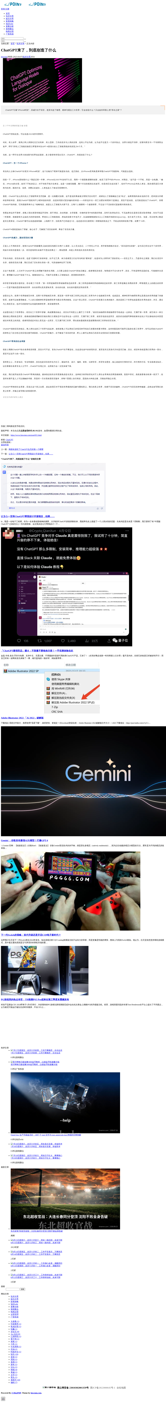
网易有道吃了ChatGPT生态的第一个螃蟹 (26, 449)
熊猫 (14, 1370)
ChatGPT (9, 440)
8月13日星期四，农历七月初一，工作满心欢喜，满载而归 (35, 1266)
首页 (8, 13)
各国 (14, 1362)
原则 (14, 1359)
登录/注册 (5, 9)
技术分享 (10, 16)
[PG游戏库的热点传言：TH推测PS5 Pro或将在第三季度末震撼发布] (44, 995)
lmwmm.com (36, 1393)
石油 (14, 1349)
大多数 (15, 1321)
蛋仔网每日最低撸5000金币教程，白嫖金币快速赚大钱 (34, 1064)
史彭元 (15, 1332)
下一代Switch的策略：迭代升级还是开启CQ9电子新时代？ (31, 935)
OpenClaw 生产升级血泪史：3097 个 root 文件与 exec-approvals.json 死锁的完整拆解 (46, 1135)
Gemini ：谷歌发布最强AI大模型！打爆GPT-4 (24, 840)
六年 (14, 1344)
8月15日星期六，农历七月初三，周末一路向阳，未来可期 (35, 1243)
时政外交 (16, 1352)
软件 (14, 1354)
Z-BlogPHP (16, 1393)
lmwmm (4, 57)
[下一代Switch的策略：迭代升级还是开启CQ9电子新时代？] (70, 930)
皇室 (14, 1357)
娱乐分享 (10, 19)
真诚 (14, 1372)
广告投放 (10, 34)
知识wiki (9, 24)
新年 (14, 1365)
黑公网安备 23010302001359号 (73, 1387)
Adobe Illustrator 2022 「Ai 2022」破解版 (22, 718)
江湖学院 (16, 1336)
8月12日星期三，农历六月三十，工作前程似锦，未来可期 (35, 1277)
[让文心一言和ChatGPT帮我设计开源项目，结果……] (53, 511)
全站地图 (121, 1387)
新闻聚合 (10, 29)
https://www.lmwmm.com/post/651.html (26, 435)
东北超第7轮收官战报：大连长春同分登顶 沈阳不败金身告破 (37, 1231)
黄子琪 (15, 1339)
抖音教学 (16, 1324)
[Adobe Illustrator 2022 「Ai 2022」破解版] (50, 713)
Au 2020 (15, 1334)
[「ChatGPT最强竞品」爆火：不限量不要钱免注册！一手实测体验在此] (66, 646)
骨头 (14, 1377)
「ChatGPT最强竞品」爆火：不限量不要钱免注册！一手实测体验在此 (37, 650)
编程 (14, 1382)
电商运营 (10, 31)
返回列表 (5, 445)
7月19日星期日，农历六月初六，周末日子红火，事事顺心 (35, 1158)
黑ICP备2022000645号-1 (102, 1387)
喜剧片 (15, 1380)
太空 (14, 1375)
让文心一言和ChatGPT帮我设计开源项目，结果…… (31, 454)
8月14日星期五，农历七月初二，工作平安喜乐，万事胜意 (35, 1254)
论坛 (14, 1367)
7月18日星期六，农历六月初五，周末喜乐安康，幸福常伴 (35, 1146)
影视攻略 (10, 21)
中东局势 (16, 1347)
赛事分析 (10, 26)
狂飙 (14, 1329)
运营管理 (14, 1314)
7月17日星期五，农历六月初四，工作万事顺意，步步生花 (35, 1053)
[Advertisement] (74, 414)
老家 (14, 1341)
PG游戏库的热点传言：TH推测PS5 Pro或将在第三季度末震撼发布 (35, 999)
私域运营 (16, 1326)
